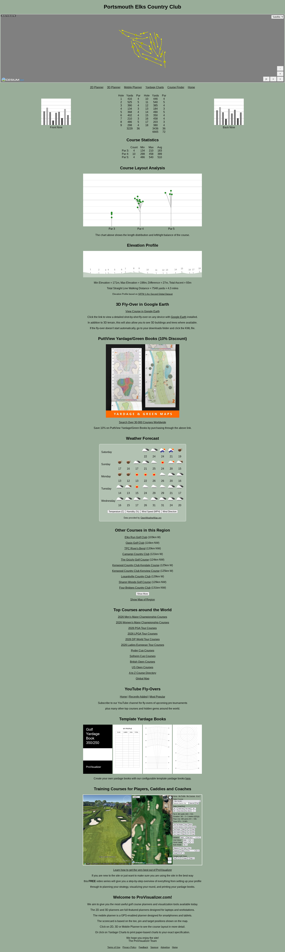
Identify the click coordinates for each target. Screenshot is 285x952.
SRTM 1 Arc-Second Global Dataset (155, 294)
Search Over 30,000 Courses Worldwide (142, 422)
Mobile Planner (133, 87)
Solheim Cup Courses (143, 656)
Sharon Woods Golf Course (135, 582)
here (188, 778)
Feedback (143, 947)
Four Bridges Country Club (135, 587)
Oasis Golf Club (135, 542)
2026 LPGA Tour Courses (143, 633)
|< (266, 79)
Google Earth (178, 317)
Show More (142, 594)
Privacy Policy (129, 947)
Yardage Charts (154, 87)
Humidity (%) (133, 511)
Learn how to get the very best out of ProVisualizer (142, 870)
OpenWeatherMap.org (151, 518)
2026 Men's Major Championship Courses (142, 616)
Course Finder (175, 87)
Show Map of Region (142, 599)
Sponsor (154, 947)
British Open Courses (142, 661)
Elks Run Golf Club (136, 537)
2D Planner (96, 87)
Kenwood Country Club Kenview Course (136, 570)
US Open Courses (142, 667)
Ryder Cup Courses (142, 650)
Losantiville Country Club (136, 576)
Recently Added (138, 696)
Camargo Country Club (135, 554)
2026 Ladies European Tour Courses (142, 645)
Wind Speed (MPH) (151, 511)
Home (191, 87)
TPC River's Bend (134, 548)
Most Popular (157, 696)
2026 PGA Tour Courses (142, 628)
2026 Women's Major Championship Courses (142, 622)
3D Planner (113, 87)
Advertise (165, 947)
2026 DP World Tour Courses (142, 639)
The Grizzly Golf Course (135, 559)
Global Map (142, 678)
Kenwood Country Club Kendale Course (135, 565)
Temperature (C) (116, 511)
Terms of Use (113, 947)
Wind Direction (169, 511)
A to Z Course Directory (142, 673)
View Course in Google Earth (143, 311)
